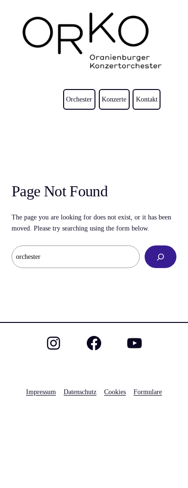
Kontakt (147, 99)
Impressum (41, 392)
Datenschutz (80, 392)
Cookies (115, 392)
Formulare (148, 392)
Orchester (79, 99)
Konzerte (114, 99)
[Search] (160, 256)
